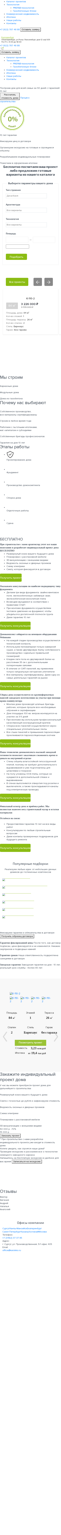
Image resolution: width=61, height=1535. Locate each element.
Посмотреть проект (30, 1042)
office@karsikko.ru (11, 1250)
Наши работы (14, 20)
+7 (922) (10, 29)
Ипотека (11, 17)
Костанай (34, 1231)
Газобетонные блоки (24, 11)
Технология (13, 4)
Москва (43, 1231)
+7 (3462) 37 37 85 (12, 1237)
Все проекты (17, 281)
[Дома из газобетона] (30, 902)
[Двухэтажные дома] (30, 917)
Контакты (11, 23)
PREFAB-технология (23, 7)
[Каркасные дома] (30, 879)
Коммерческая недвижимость (23, 14)
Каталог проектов (16, 1)
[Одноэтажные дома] (30, 909)
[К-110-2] (15, 993)
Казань (25, 1231)
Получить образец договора (17, 936)
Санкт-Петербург (11, 1231)
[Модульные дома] (30, 894)
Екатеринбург (34, 1228)
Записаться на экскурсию (27, 1161)
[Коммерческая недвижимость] (30, 887)
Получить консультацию (15, 625)
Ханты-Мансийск (18, 1228)
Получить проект (11, 577)
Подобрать (16, 256)
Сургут (5, 1228)
